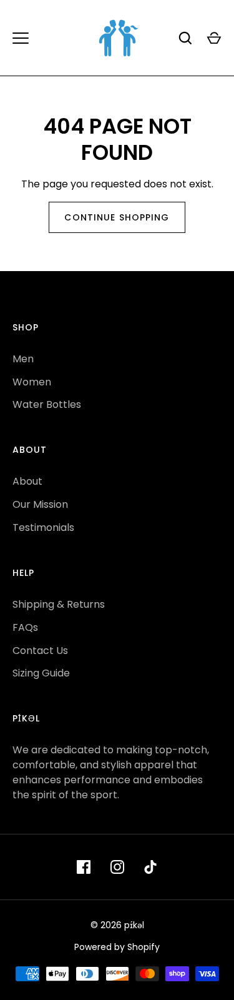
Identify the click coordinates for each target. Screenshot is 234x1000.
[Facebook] (83, 867)
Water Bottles (46, 404)
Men (23, 359)
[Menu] (20, 38)
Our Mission (40, 504)
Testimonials (43, 527)
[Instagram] (117, 867)
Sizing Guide (41, 673)
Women (31, 382)
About (27, 481)
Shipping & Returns (58, 604)
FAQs (25, 627)
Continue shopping (116, 217)
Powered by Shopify (117, 947)
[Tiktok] (151, 867)
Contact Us (40, 650)
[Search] (185, 38)
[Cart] (214, 38)
